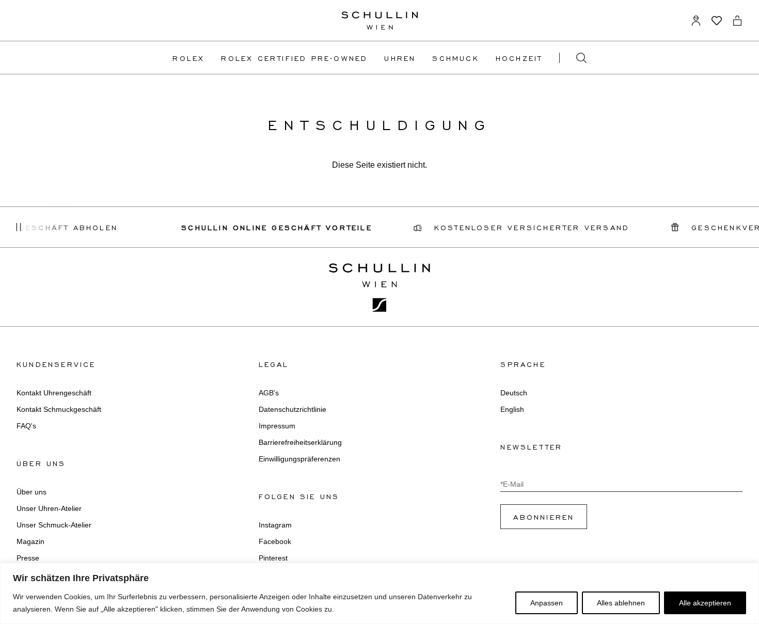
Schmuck (455, 58)
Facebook (275, 541)
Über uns (31, 492)
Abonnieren (543, 517)
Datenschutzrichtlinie (292, 409)
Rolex (188, 58)
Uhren (400, 58)
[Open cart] (737, 20)
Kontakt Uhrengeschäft (54, 393)
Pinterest (273, 558)
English (512, 409)
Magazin (30, 541)
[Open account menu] (696, 20)
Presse (28, 558)
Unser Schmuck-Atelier (54, 525)
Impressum (277, 426)
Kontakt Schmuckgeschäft (59, 409)
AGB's (269, 393)
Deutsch (513, 393)
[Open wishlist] (716, 20)
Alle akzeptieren (705, 603)
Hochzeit (519, 58)
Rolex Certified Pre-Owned (294, 58)
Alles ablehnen (621, 603)
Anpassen (546, 603)
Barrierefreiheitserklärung (300, 442)
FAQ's (26, 426)
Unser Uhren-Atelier (49, 508)
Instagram (275, 525)
